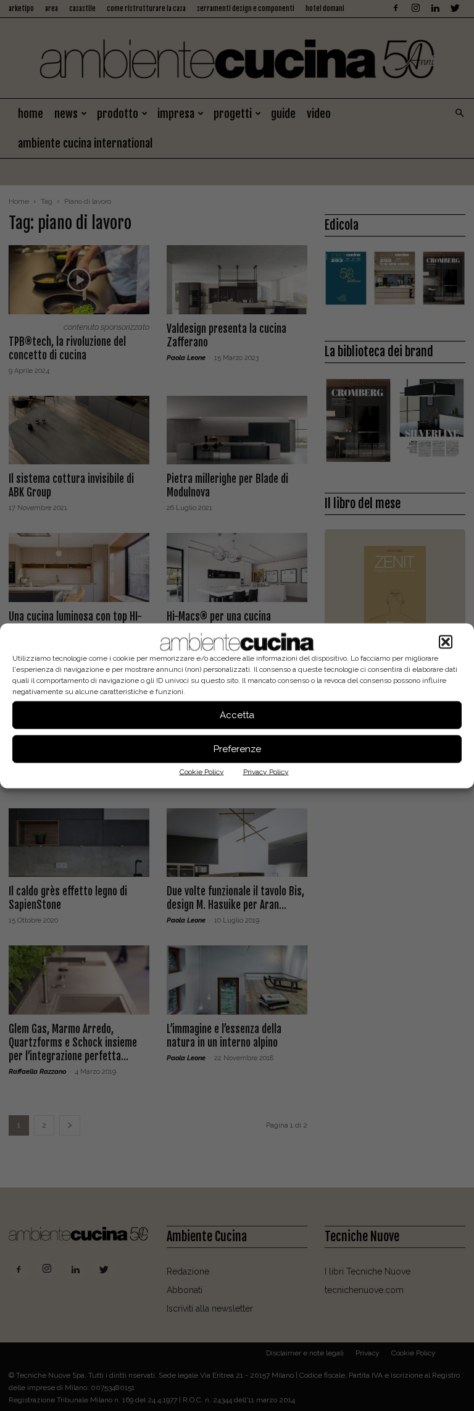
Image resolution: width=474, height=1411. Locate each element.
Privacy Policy (266, 771)
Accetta (237, 715)
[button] (445, 641)
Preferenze (237, 749)
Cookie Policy (202, 771)
